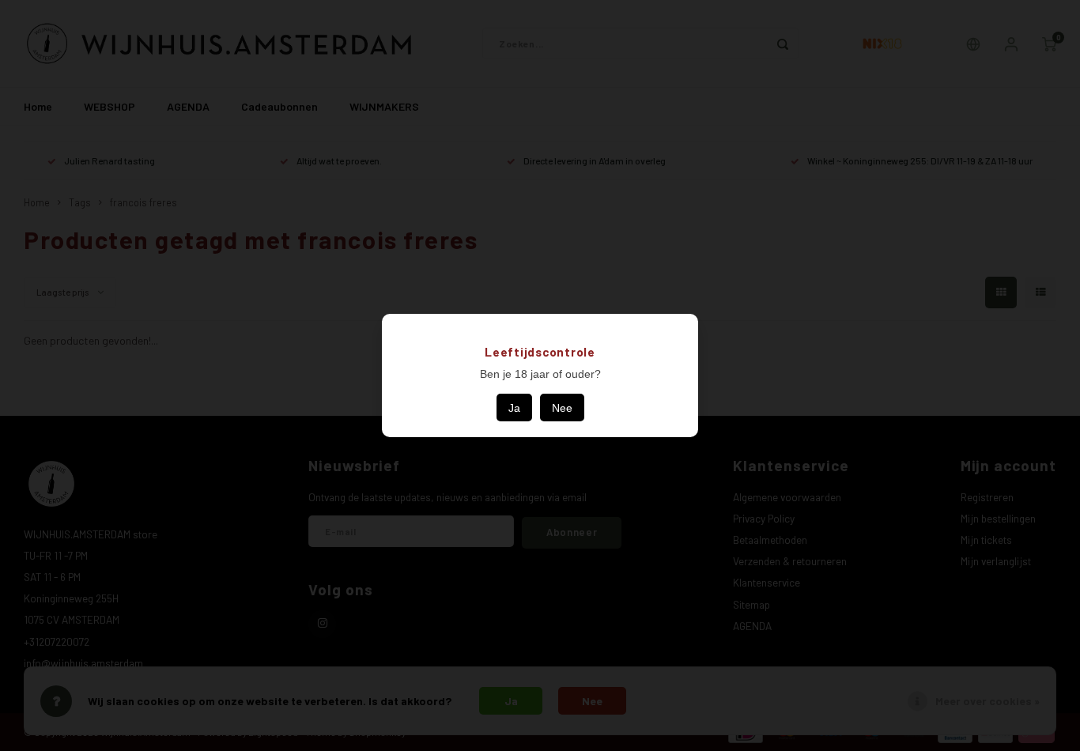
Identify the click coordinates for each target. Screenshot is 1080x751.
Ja (514, 408)
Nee (562, 408)
